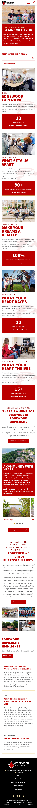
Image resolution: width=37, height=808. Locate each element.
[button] (14, 523)
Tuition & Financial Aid (18, 782)
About (19, 775)
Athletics (18, 789)
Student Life (18, 786)
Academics (18, 779)
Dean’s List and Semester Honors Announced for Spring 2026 (17, 701)
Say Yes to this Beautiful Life (16, 738)
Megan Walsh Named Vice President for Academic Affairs (17, 667)
